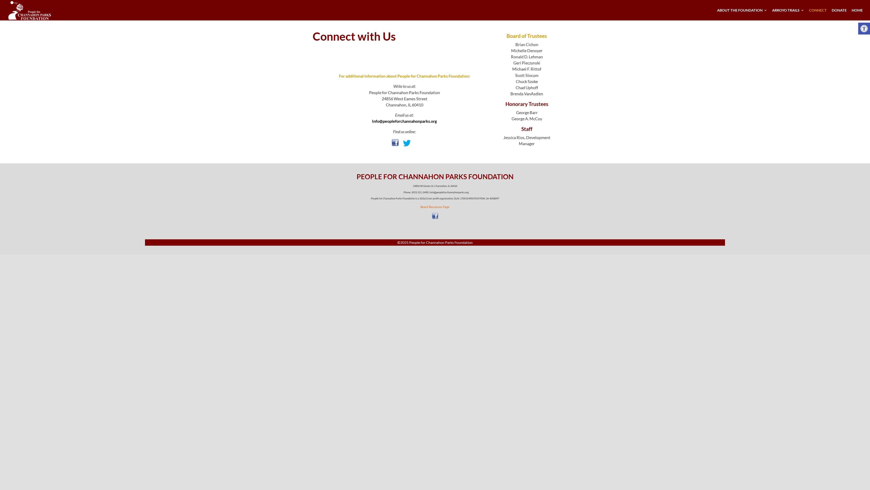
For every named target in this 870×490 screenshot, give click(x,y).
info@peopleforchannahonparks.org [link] (449, 192)
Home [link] (857, 10)
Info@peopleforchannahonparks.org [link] (404, 121)
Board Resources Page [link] (435, 207)
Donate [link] (839, 10)
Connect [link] (818, 10)
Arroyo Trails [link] (786, 10)
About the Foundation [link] (740, 10)
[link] (864, 28)
